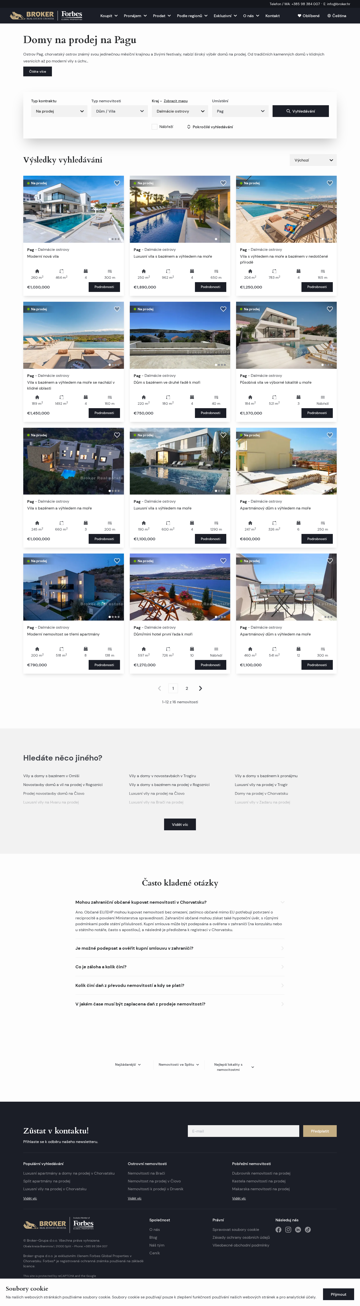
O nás (154, 1229)
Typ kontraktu (43, 100)
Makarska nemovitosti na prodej (261, 1189)
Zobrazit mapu (176, 101)
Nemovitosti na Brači (146, 1173)
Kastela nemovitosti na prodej (259, 1181)
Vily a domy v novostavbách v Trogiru (162, 776)
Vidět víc (30, 1198)
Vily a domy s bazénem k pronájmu (266, 776)
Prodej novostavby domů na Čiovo (53, 793)
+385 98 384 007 (95, 1246)
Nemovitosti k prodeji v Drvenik (155, 1189)
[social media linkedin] (298, 1230)
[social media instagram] (288, 1230)
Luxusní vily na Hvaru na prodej (51, 802)
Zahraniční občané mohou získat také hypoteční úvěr (212, 918)
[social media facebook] (278, 1230)
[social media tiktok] (308, 1230)
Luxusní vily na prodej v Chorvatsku (54, 1189)
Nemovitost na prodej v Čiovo (154, 1181)
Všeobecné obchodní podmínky (241, 1245)
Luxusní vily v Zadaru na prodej (262, 802)
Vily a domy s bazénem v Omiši (51, 776)
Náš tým (156, 1245)
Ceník (154, 1253)
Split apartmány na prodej (46, 1181)
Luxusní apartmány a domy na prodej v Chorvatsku (69, 1173)
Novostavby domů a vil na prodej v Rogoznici (63, 784)
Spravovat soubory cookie (236, 1229)
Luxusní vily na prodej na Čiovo (156, 793)
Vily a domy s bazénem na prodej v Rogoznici (169, 784)
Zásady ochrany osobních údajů (241, 1237)
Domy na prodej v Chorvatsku (261, 793)
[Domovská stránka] (46, 16)
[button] (179, 901)
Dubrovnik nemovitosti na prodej (261, 1173)
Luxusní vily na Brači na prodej (156, 802)
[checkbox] (154, 127)
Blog (153, 1237)
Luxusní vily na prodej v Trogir (261, 784)
